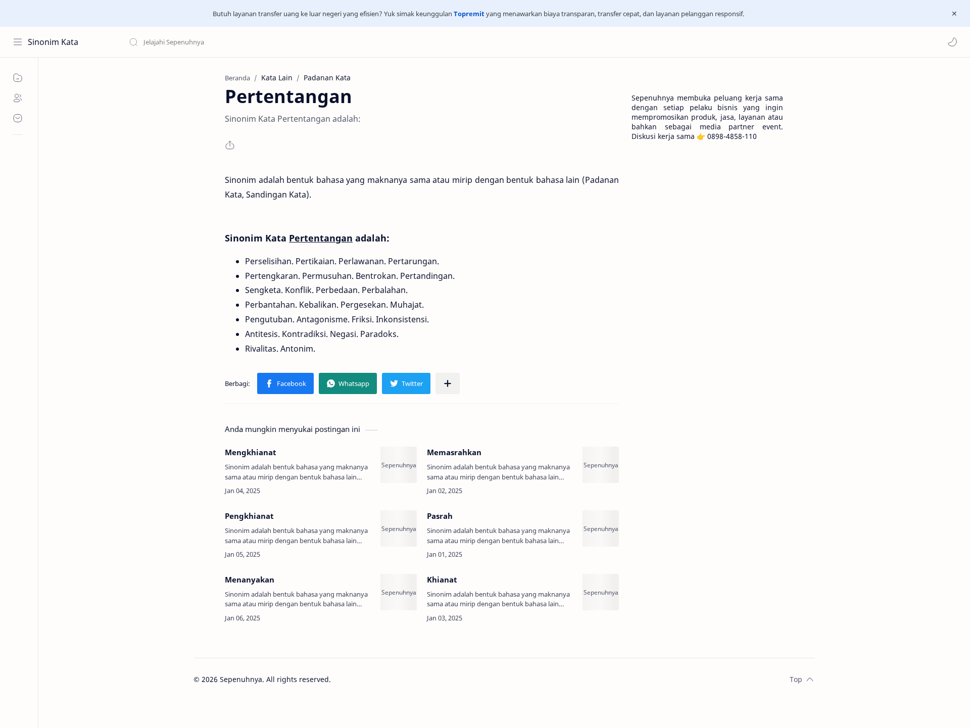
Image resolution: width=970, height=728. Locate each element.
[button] (952, 42)
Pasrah (440, 516)
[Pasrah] (601, 528)
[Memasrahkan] (601, 465)
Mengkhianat (250, 452)
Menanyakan (249, 579)
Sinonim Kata (53, 41)
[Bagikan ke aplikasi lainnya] (447, 383)
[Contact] (18, 118)
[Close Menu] (954, 13)
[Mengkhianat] (398, 465)
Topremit (469, 13)
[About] (18, 98)
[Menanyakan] (398, 592)
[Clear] (287, 42)
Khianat (442, 579)
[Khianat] (601, 592)
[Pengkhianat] (398, 528)
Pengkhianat (249, 516)
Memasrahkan (454, 452)
